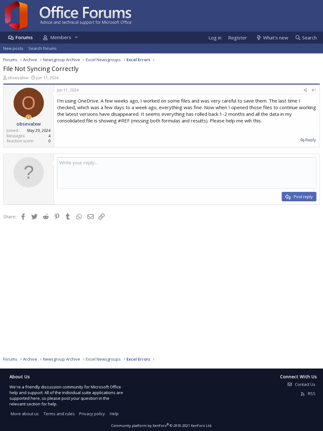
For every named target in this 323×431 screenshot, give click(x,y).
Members (60, 37)
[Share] (305, 90)
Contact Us (304, 384)
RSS (311, 393)
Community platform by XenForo (161, 425)
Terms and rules (59, 413)
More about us (25, 413)
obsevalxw (18, 77)
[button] (76, 37)
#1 (314, 90)
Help (114, 413)
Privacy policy (92, 413)
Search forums (42, 48)
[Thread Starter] (29, 117)
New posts (13, 48)
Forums (24, 37)
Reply (310, 140)
